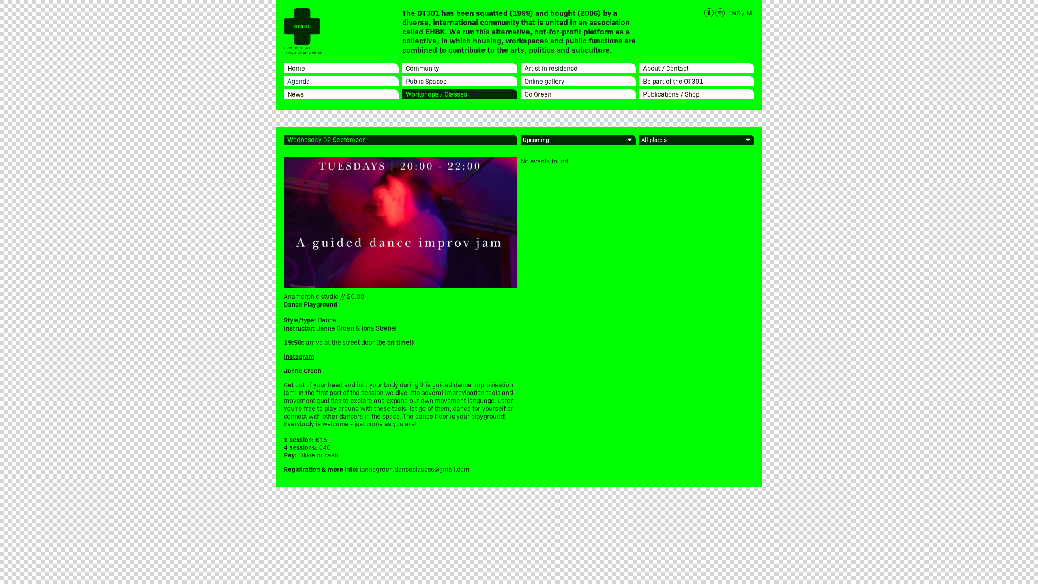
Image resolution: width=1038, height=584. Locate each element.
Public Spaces (426, 80)
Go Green (538, 93)
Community (422, 67)
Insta (291, 356)
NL (750, 12)
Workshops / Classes (436, 93)
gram (306, 356)
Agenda (298, 80)
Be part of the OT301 (673, 80)
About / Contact (665, 67)
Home (296, 67)
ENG (734, 12)
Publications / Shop (671, 93)
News (295, 93)
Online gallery (544, 80)
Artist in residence (551, 67)
